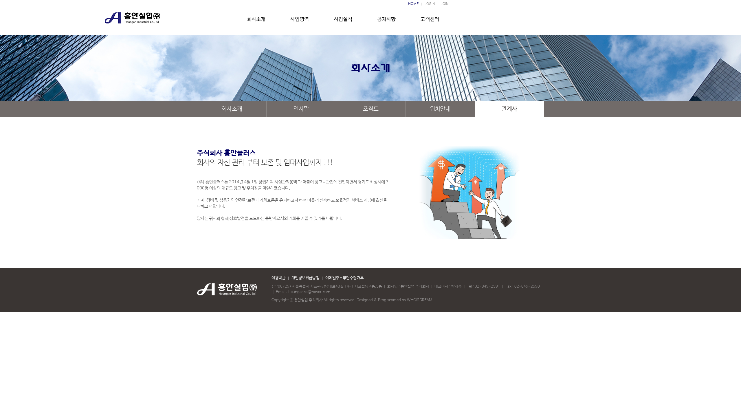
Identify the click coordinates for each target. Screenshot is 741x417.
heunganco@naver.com (309, 292)
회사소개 (256, 19)
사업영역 (299, 19)
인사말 (301, 109)
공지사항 (386, 19)
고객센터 (430, 19)
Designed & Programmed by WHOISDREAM (394, 300)
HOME (413, 4)
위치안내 (440, 109)
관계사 (509, 109)
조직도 (371, 109)
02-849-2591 (487, 286)
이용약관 (278, 278)
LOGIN (430, 4)
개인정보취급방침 (305, 278)
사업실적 (343, 19)
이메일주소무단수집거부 (344, 278)
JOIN (445, 4)
